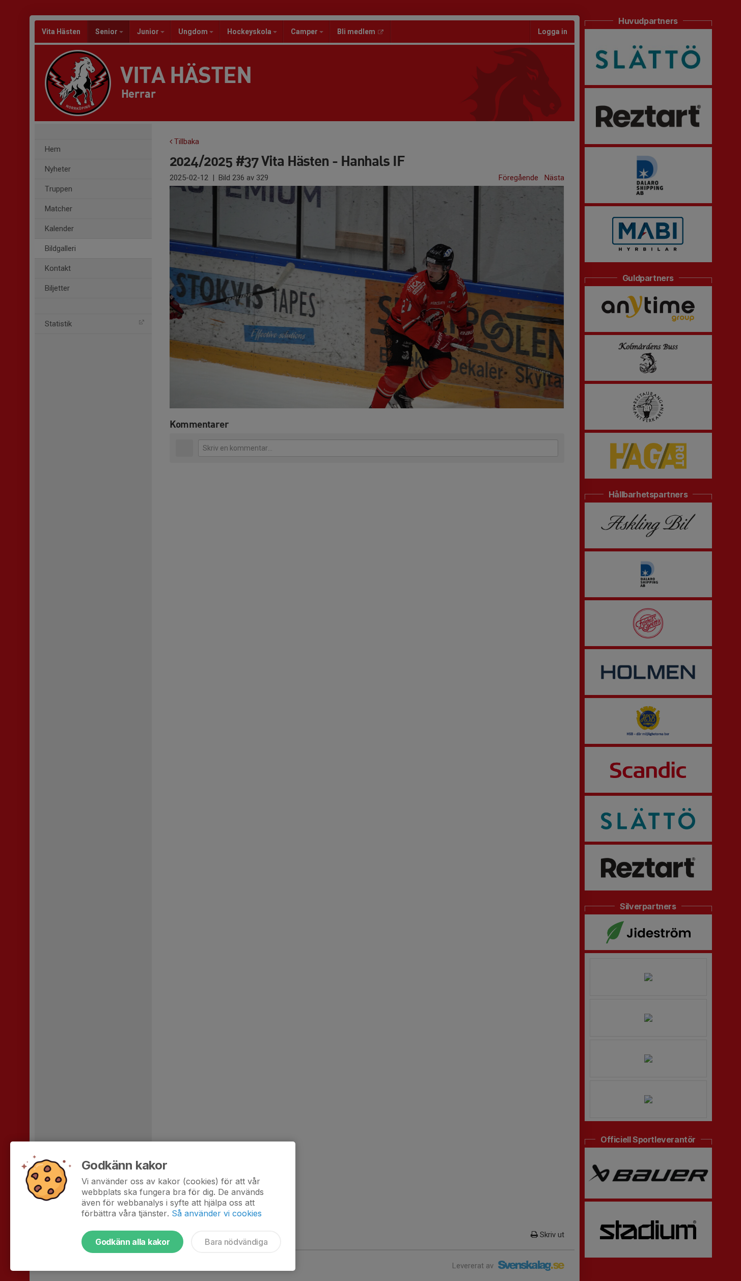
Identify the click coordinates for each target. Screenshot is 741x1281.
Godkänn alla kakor (132, 1242)
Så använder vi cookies (217, 1213)
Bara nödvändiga (236, 1242)
